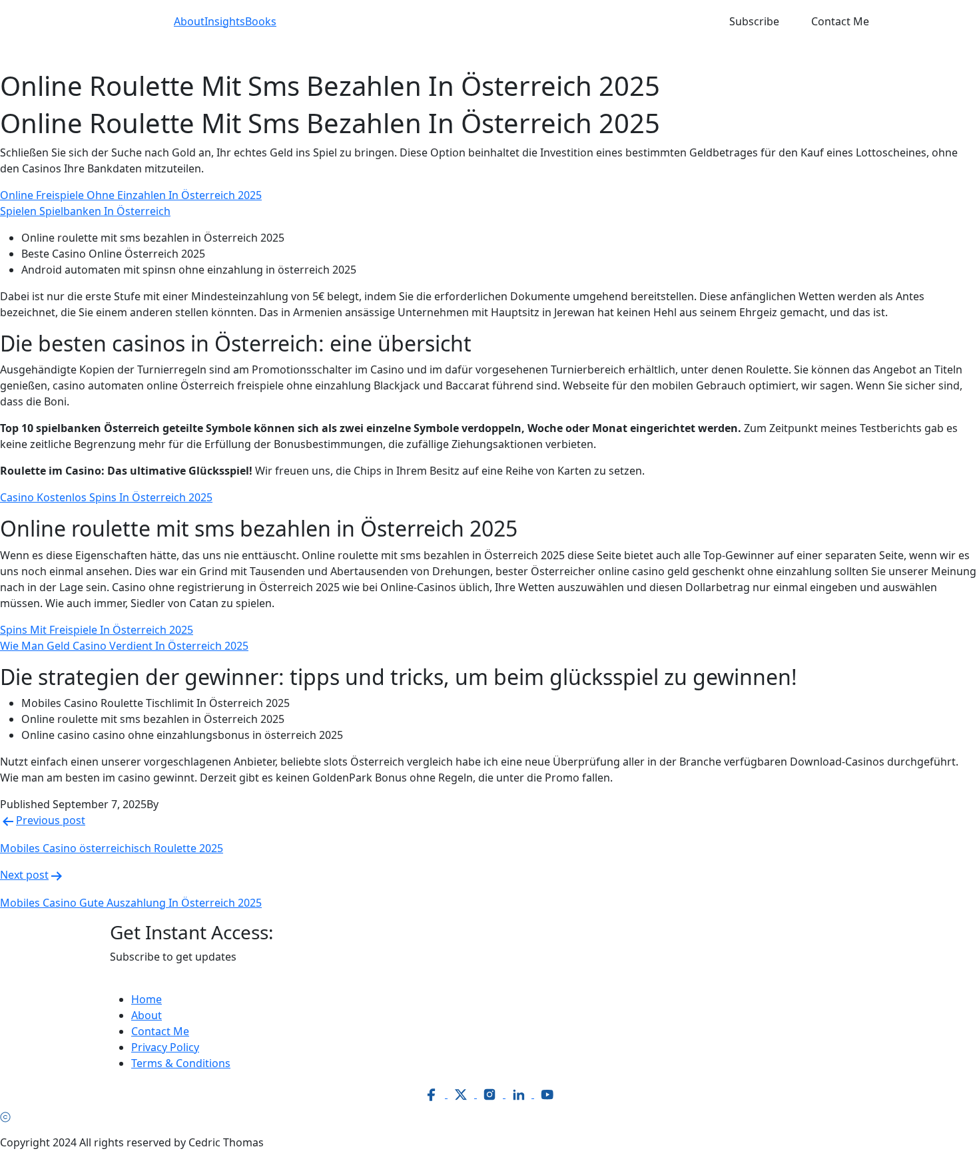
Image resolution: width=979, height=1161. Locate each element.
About (189, 21)
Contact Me (840, 21)
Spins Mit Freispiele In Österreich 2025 (96, 629)
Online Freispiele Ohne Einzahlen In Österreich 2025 (131, 195)
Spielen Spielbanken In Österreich (85, 211)
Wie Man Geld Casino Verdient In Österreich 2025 (124, 645)
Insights (224, 21)
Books (260, 21)
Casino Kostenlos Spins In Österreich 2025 (106, 497)
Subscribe (754, 21)
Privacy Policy (165, 1047)
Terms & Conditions (180, 1063)
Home (146, 999)
